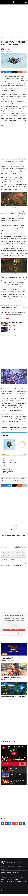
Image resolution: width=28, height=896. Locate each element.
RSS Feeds (10, 875)
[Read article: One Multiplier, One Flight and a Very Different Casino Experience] (14, 649)
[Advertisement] (14, 20)
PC (17, 478)
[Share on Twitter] (14, 72)
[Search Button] (26, 2)
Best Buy (19, 881)
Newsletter (3, 875)
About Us (3, 872)
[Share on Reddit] (19, 72)
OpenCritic (4, 877)
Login (25, 547)
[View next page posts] (15, 335)
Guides (18, 883)
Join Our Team (4, 874)
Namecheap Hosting (5, 881)
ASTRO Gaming (11, 879)
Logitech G (20, 877)
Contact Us (9, 872)
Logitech (18, 879)
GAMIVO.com (3, 879)
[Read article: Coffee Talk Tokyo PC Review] (4, 329)
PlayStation (22, 478)
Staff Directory (16, 872)
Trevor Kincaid (5, 660)
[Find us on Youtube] (6, 823)
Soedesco (7, 480)
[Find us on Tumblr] (24, 823)
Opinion (4, 654)
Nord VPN (13, 881)
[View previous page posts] (13, 335)
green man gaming (12, 877)
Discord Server (17, 875)
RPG (3, 480)
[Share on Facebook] (3, 72)
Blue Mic (24, 881)
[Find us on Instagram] (13, 823)
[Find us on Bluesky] (9, 823)
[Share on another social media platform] (24, 72)
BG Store (24, 875)
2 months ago (14, 700)
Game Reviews (5, 674)
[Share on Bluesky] (8, 72)
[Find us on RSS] (16, 823)
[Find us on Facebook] (2, 823)
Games (6, 478)
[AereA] (9, 444)
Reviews (4, 883)
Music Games (12, 478)
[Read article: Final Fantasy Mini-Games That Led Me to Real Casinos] (14, 688)
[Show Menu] (2, 2)
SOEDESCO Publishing (16, 480)
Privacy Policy (12, 874)
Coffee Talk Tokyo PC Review (16, 328)
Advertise (18, 874)
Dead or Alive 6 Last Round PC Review (10, 677)
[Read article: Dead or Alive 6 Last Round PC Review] (4, 324)
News (8, 883)
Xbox (24, 480)
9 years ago (17, 49)
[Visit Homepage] (14, 2)
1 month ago (12, 679)
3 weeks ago (13, 660)
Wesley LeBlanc (9, 49)
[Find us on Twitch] (20, 823)
